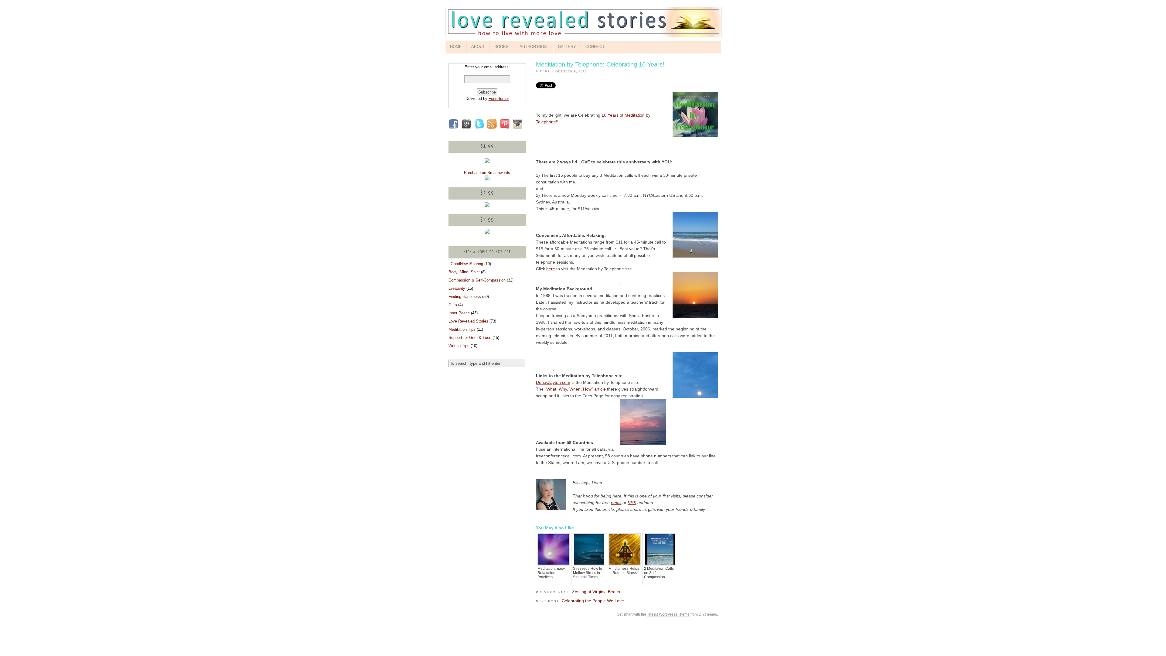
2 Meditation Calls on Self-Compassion (659, 572)
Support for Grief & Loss (469, 337)
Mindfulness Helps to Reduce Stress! (624, 570)
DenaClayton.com (553, 382)
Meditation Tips (462, 329)
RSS (632, 502)
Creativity (456, 288)
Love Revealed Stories (468, 321)
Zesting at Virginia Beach (596, 591)
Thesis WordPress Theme (668, 614)
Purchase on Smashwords (487, 172)
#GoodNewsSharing (465, 263)
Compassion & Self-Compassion (477, 280)
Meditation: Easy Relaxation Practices (551, 572)
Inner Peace (459, 313)
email (616, 502)
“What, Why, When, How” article (575, 389)
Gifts (452, 304)
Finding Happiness (464, 296)
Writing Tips (458, 345)
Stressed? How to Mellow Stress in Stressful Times (587, 572)
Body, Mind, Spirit (464, 272)
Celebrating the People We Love (593, 600)
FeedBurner (499, 98)
